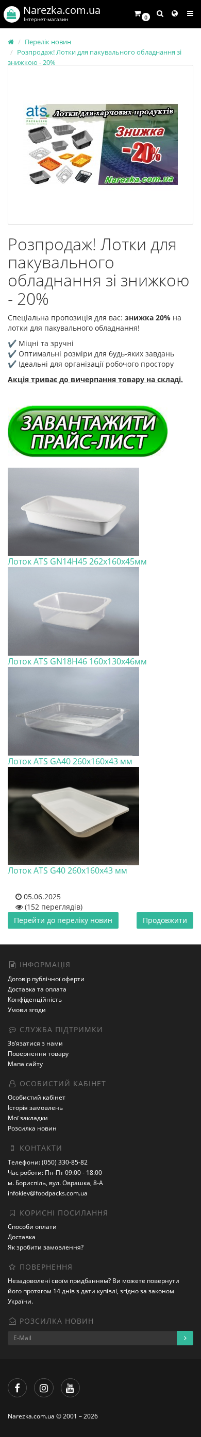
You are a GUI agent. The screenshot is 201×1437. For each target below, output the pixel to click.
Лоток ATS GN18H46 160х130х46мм (77, 661)
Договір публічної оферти (46, 978)
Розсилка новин (32, 1128)
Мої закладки (28, 1118)
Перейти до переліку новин (63, 920)
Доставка (22, 1237)
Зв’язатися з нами (35, 1043)
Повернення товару (38, 1053)
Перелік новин (48, 41)
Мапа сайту (25, 1063)
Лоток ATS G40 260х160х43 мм (67, 870)
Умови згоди (27, 1009)
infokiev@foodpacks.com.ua (48, 1193)
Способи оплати (32, 1226)
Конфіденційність (35, 999)
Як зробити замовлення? (45, 1247)
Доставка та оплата (37, 989)
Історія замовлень (35, 1107)
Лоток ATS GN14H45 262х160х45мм (77, 561)
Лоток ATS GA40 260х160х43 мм (70, 761)
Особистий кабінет (36, 1097)
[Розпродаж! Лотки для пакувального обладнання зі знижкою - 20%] (100, 144)
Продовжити (165, 920)
